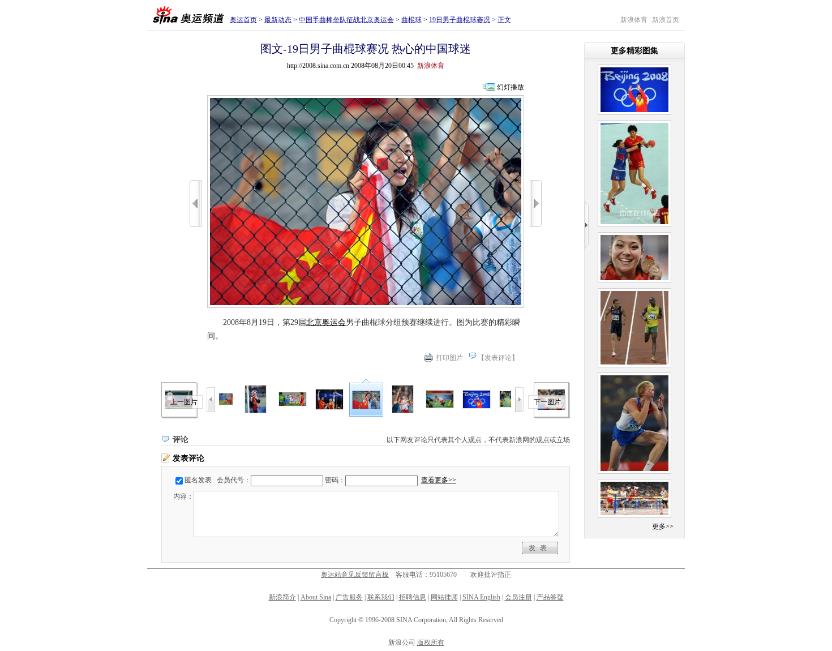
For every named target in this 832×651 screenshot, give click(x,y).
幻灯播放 (510, 87)
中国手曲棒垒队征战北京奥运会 (346, 20)
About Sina (316, 597)
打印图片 (449, 358)
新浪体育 (633, 20)
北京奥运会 (326, 322)
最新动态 (277, 20)
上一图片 (184, 402)
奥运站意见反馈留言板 (355, 575)
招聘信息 (412, 597)
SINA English (481, 597)
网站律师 (444, 597)
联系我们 (380, 597)
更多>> (663, 526)
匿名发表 (198, 480)
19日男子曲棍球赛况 (459, 20)
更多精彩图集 (634, 50)
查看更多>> (438, 480)
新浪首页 (665, 20)
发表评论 (498, 358)
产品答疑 (550, 597)
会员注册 (518, 597)
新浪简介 (282, 597)
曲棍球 (411, 20)
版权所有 (430, 642)
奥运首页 (243, 20)
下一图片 (547, 402)
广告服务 (349, 597)
